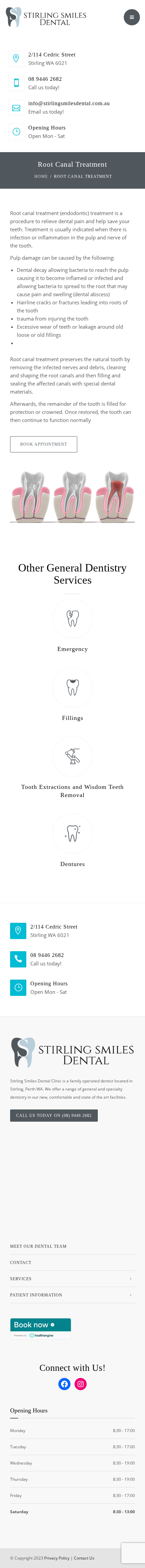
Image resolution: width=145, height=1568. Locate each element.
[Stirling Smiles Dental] (46, 17)
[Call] (114, 17)
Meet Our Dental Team (38, 1246)
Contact (20, 1262)
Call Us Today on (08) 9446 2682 (54, 1115)
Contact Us (84, 1558)
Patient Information (36, 1295)
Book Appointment (43, 444)
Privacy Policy (56, 1558)
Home (41, 176)
